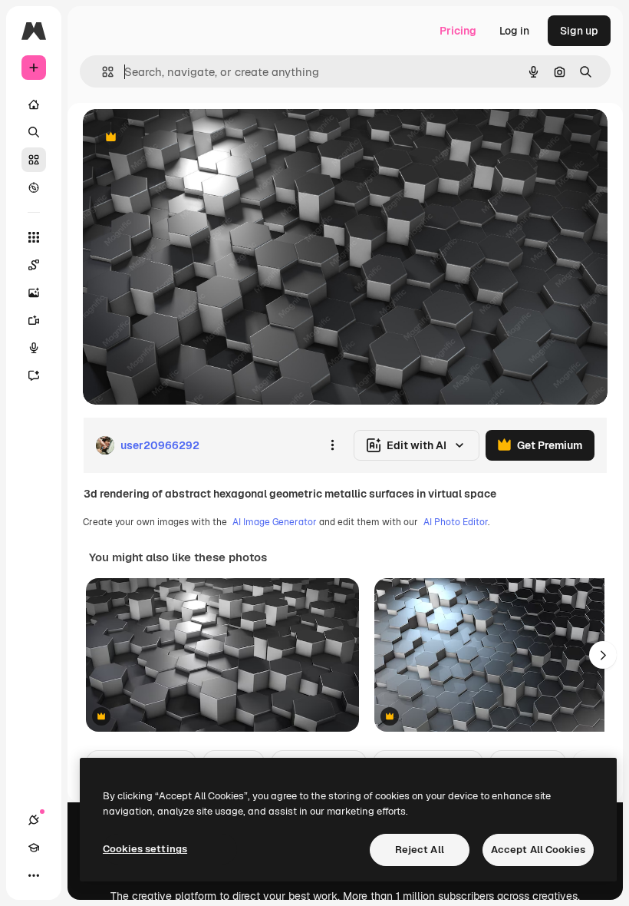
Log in (514, 31)
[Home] (33, 104)
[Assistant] (33, 375)
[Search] (33, 132)
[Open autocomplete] (102, 72)
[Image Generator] (33, 292)
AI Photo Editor (455, 522)
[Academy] (33, 847)
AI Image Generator (274, 522)
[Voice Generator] (33, 348)
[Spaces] (33, 265)
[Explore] (33, 187)
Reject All (419, 849)
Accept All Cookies (538, 849)
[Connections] (33, 820)
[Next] (603, 655)
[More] (33, 875)
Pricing (458, 31)
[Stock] (33, 159)
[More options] (332, 445)
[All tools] (33, 237)
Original (181, 138)
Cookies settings (145, 848)
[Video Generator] (33, 320)
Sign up (579, 31)
